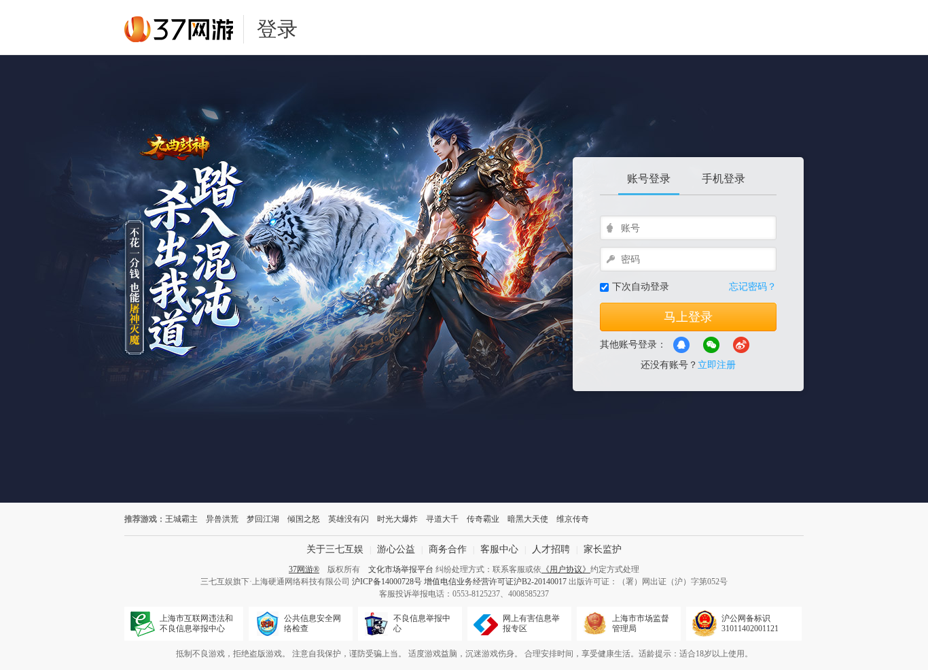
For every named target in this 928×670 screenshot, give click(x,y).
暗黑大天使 (527, 519)
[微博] (741, 345)
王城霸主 (181, 519)
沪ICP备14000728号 (387, 581)
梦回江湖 (263, 519)
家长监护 (603, 549)
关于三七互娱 (334, 549)
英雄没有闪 (348, 519)
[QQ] (681, 345)
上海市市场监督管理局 (640, 623)
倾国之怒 (303, 519)
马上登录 (688, 317)
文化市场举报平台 (400, 569)
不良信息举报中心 (421, 623)
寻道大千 (442, 519)
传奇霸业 (483, 519)
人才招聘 (551, 549)
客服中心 (499, 549)
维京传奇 (572, 519)
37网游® (304, 569)
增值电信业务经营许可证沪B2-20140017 (495, 581)
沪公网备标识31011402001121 (750, 623)
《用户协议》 (565, 569)
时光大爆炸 (397, 519)
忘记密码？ (753, 287)
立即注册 (717, 365)
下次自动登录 (640, 287)
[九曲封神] (369, 279)
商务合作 (448, 549)
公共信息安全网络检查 (312, 623)
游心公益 (396, 549)
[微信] (711, 345)
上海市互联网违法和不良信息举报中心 (196, 623)
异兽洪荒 (222, 519)
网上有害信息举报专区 (531, 623)
